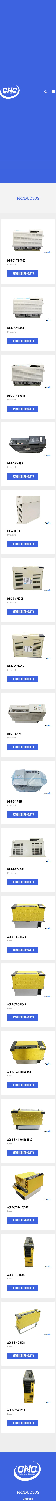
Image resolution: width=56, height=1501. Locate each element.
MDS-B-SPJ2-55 (15, 666)
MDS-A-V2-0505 (15, 869)
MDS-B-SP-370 (15, 801)
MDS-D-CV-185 (15, 463)
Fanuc (9, 940)
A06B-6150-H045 (16, 1004)
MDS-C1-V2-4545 (16, 328)
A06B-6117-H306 (16, 1275)
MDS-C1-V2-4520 (16, 260)
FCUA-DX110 (13, 531)
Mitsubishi (11, 264)
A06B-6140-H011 (16, 1342)
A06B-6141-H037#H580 (19, 1072)
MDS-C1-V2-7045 (16, 396)
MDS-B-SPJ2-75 (15, 598)
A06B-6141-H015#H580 (19, 1139)
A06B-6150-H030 (16, 937)
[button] (45, 92)
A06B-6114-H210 (16, 1410)
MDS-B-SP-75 (14, 734)
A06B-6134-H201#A (17, 1207)
